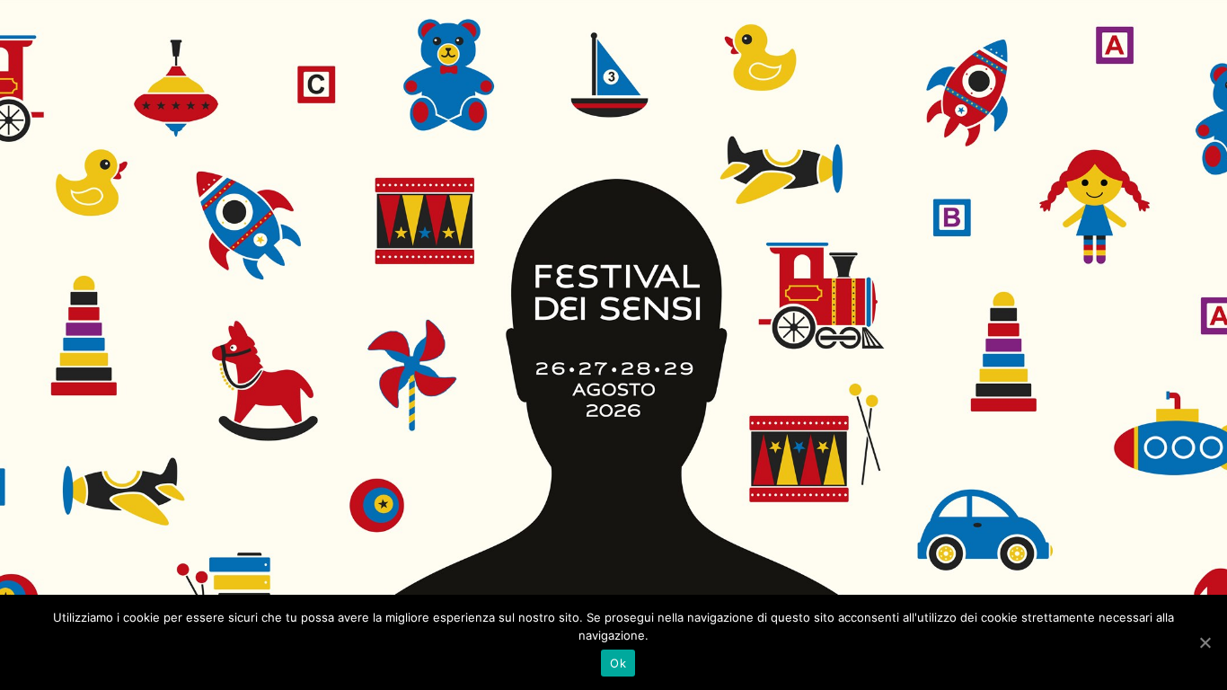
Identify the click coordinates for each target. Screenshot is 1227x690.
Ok (618, 663)
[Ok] (1205, 642)
